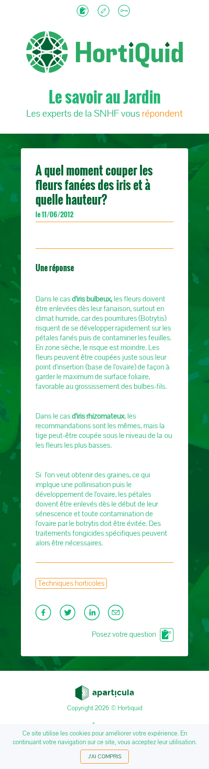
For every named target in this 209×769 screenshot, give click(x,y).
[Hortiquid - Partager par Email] (117, 615)
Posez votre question (124, 634)
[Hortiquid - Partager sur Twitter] (69, 615)
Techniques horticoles (71, 583)
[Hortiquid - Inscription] (105, 12)
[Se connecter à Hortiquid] (125, 12)
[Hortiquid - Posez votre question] (84, 12)
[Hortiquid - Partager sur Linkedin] (94, 615)
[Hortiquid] (104, 20)
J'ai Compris (105, 756)
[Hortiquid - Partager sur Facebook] (45, 615)
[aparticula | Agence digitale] (104, 690)
